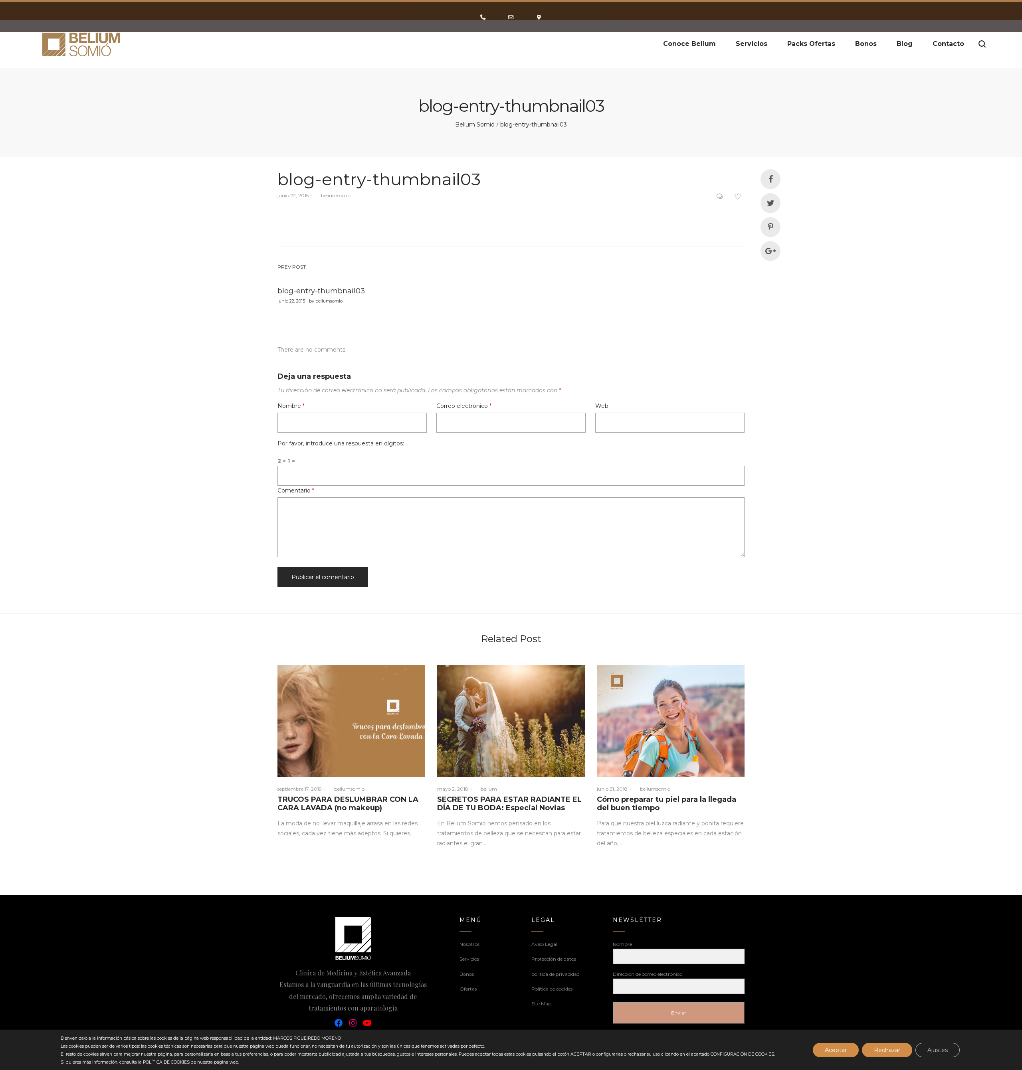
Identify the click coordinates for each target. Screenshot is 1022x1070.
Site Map (541, 1004)
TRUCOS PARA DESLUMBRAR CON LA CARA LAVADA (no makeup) (347, 804)
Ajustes (937, 1050)
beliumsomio (333, 195)
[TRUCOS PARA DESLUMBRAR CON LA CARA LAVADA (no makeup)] (351, 721)
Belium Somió (475, 124)
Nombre (291, 405)
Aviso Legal (544, 944)
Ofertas (468, 989)
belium (485, 789)
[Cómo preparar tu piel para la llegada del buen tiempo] (671, 721)
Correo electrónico (463, 405)
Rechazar (887, 1050)
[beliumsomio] (81, 44)
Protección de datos (553, 959)
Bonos (467, 974)
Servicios (469, 959)
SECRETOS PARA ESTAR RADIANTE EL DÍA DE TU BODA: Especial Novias (509, 804)
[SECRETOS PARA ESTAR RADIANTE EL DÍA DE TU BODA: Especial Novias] (511, 721)
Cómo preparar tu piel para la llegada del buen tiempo (666, 804)
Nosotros (469, 944)
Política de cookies (551, 989)
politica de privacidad (555, 974)
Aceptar (836, 1050)
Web (601, 405)
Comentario (295, 490)
